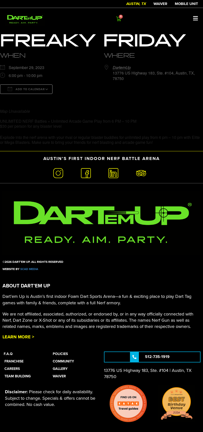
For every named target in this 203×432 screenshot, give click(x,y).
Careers (12, 369)
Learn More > (18, 337)
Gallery (60, 369)
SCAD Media (29, 269)
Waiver (160, 3)
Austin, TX (136, 3)
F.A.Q (8, 354)
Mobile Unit (186, 3)
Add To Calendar (30, 89)
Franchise (14, 361)
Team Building (17, 376)
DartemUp (122, 67)
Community (63, 361)
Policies (60, 354)
